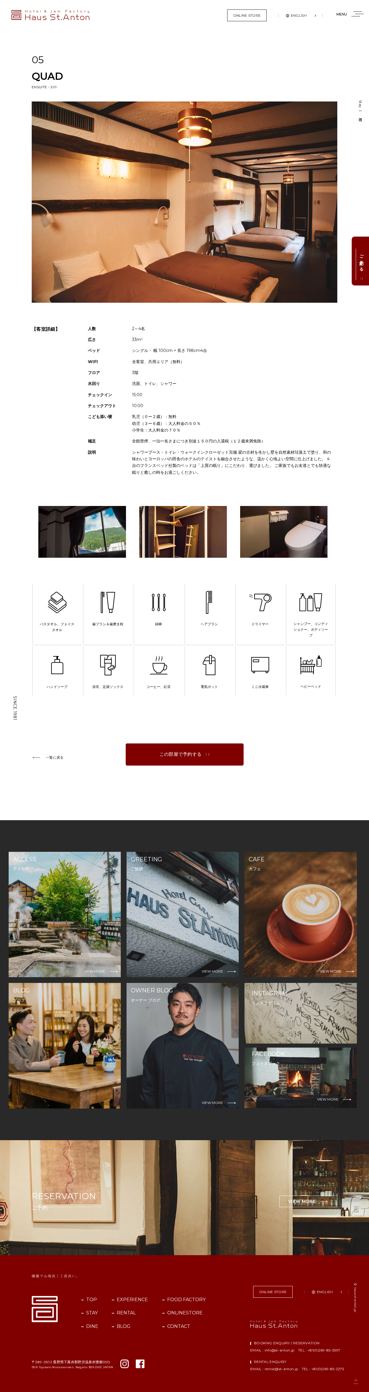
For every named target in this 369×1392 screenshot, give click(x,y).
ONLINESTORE (184, 1313)
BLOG (124, 1326)
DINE (91, 1326)
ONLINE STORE (247, 15)
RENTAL (126, 1313)
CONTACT (178, 1326)
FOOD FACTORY (186, 1299)
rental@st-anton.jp (281, 1369)
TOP (91, 1299)
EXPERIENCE (132, 1299)
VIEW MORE (302, 1201)
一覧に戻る (55, 757)
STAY (91, 1313)
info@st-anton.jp (280, 1350)
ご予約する (361, 261)
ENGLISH (299, 15)
